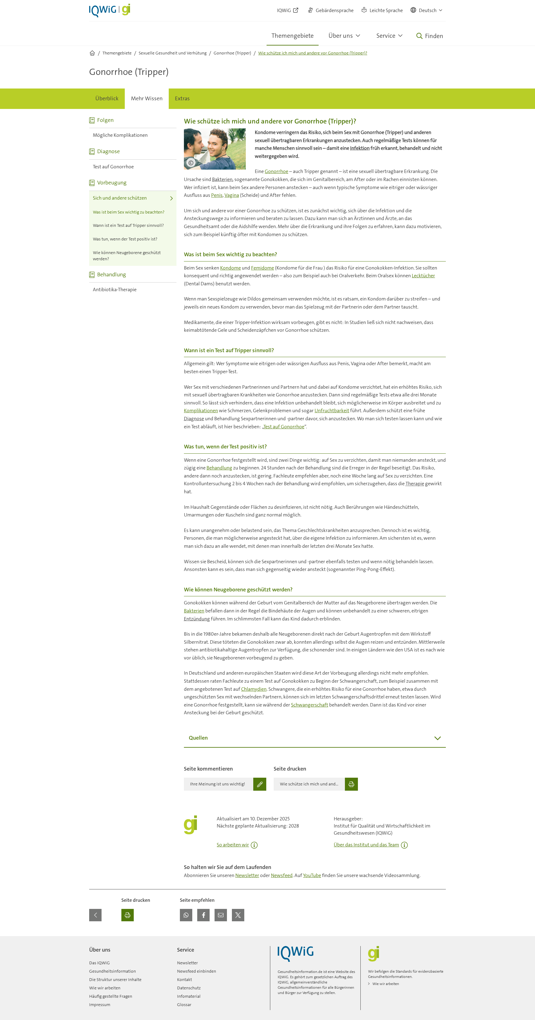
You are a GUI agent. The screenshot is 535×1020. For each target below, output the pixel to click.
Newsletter (247, 875)
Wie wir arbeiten (104, 988)
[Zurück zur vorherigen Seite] (95, 915)
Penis (217, 195)
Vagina (231, 195)
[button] (427, 10)
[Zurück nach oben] (439, 940)
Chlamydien (254, 689)
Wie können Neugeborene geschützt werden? (127, 255)
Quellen (198, 737)
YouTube (312, 875)
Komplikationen (201, 410)
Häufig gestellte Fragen (110, 996)
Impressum (99, 1004)
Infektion (360, 148)
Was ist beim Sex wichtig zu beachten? (128, 212)
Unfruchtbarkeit (332, 410)
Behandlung (219, 468)
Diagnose (194, 418)
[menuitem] (107, 99)
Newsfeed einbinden (196, 971)
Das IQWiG (99, 963)
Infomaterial (189, 996)
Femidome (262, 268)
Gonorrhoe (276, 171)
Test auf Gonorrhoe (113, 166)
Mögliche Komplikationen (120, 135)
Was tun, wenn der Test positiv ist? (125, 239)
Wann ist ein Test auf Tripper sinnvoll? (128, 225)
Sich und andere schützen (120, 198)
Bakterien (222, 179)
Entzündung (197, 619)
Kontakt (184, 979)
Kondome (230, 268)
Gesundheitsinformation (112, 971)
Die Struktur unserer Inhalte (115, 979)
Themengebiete (293, 36)
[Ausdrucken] (127, 915)
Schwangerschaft (309, 705)
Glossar (184, 1004)
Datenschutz (189, 988)
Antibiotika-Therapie (115, 289)
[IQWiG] (295, 954)
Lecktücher (423, 275)
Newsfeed (282, 875)
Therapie (415, 483)
